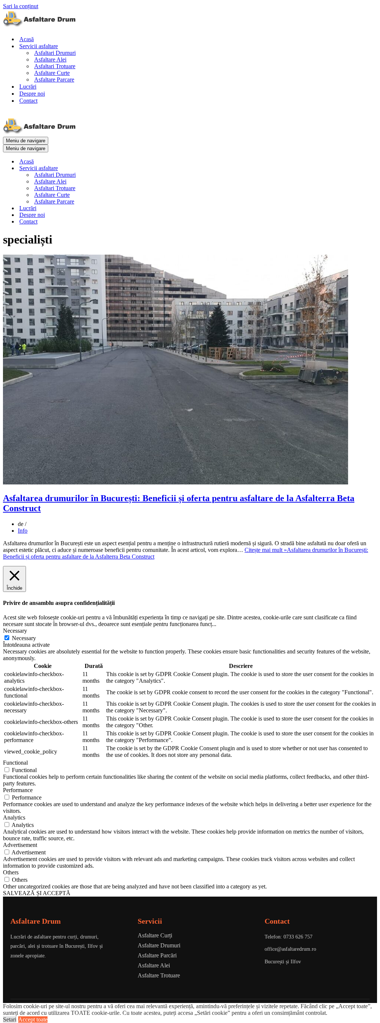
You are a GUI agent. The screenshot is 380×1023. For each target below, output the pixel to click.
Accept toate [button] (33, 1019)
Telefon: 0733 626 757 (288, 937)
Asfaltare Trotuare (159, 975)
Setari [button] (9, 1019)
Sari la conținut (20, 6)
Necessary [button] (15, 631)
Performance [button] (18, 790)
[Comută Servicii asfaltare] (133, 168)
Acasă (26, 39)
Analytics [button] (14, 817)
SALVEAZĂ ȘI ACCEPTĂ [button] (37, 893)
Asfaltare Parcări (157, 955)
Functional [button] (15, 762)
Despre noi (32, 93)
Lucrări (27, 86)
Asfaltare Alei (50, 59)
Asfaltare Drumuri (159, 945)
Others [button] (11, 872)
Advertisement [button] (20, 845)
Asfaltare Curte (52, 73)
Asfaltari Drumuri (55, 53)
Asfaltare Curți (155, 935)
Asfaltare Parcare (54, 79)
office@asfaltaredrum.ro (290, 949)
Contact (28, 100)
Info (22, 530)
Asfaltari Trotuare (54, 66)
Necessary (24, 638)
